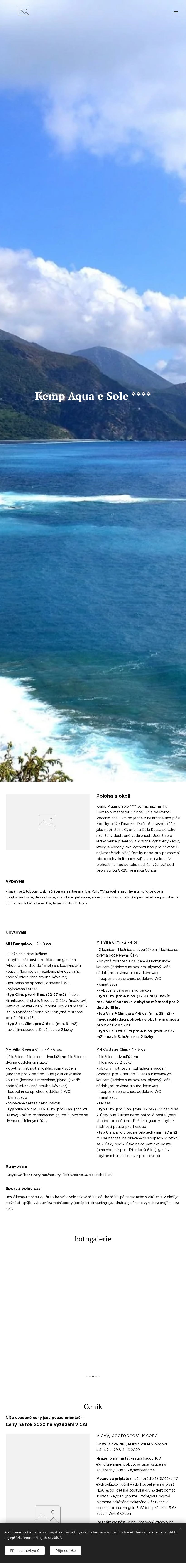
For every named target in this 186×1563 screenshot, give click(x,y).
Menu (175, 11)
